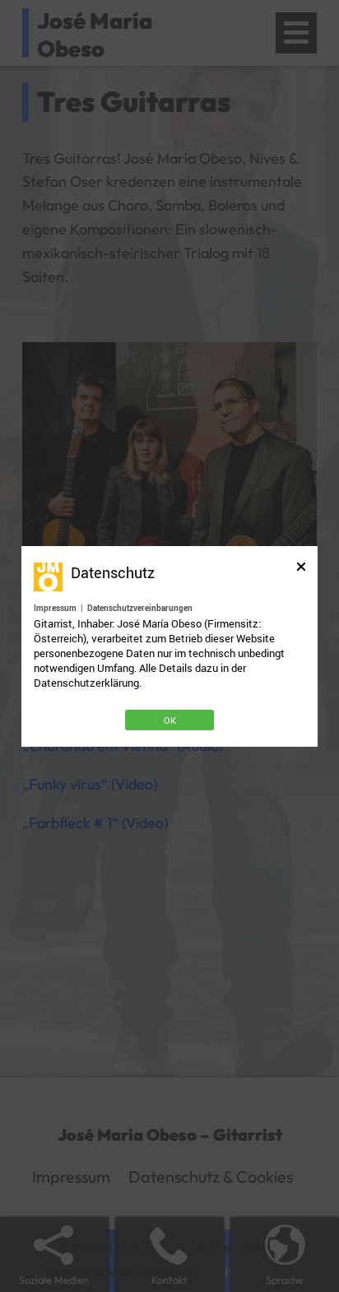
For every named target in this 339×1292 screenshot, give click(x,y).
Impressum (55, 608)
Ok (170, 720)
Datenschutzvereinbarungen (140, 608)
